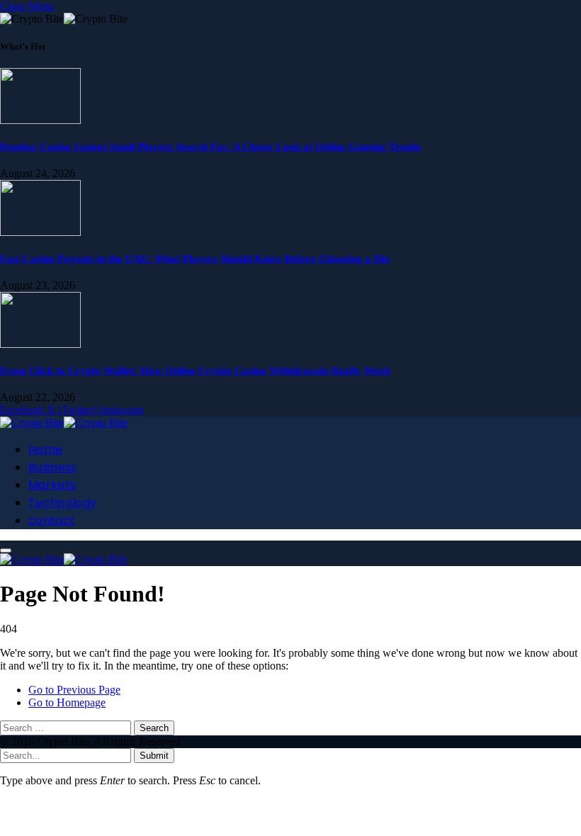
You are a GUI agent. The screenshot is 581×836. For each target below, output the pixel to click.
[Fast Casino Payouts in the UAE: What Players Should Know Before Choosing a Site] (40, 232)
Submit (154, 755)
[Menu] (5, 550)
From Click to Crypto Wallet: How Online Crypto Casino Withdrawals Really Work (195, 370)
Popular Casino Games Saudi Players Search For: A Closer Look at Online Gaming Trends (210, 146)
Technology (62, 503)
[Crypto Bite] (64, 423)
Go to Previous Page (74, 690)
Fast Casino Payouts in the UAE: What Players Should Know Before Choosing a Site (195, 258)
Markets (52, 485)
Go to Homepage (67, 702)
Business (52, 467)
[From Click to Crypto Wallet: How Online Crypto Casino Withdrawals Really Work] (40, 344)
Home (45, 449)
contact (51, 520)
